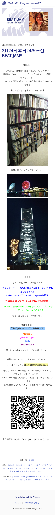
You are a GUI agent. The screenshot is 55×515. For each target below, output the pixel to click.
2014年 (17, 471)
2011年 (41, 471)
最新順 (31, 460)
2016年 (42, 468)
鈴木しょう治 (25, 479)
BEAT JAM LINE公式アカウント (34, 476)
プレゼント (13, 479)
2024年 (27, 465)
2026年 (11, 465)
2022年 (43, 465)
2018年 (26, 468)
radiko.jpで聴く (32, 502)
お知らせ (15, 476)
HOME (17, 502)
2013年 (25, 471)
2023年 (35, 465)
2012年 (33, 471)
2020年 (10, 468)
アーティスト (38, 479)
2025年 (19, 465)
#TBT (48, 479)
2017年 (34, 468)
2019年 (18, 468)
